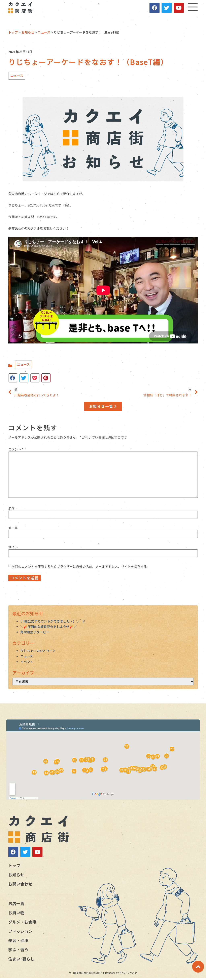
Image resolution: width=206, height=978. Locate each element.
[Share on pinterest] (45, 377)
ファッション (20, 931)
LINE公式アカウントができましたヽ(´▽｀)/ (52, 621)
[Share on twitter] (23, 377)
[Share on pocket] (34, 377)
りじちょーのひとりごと (38, 650)
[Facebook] (154, 8)
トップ (14, 865)
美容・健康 (18, 940)
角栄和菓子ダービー (34, 632)
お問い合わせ (20, 884)
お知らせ (16, 875)
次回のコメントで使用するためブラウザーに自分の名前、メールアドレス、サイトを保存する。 (81, 566)
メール (13, 527)
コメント (15, 449)
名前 (11, 508)
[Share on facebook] (12, 377)
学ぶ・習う (18, 949)
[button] (103, 406)
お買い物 (16, 913)
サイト (13, 547)
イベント (26, 661)
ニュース (16, 75)
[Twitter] (167, 8)
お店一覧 (16, 903)
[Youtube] (179, 8)
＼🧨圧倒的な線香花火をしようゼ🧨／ (48, 626)
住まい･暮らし (21, 959)
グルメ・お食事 (22, 922)
